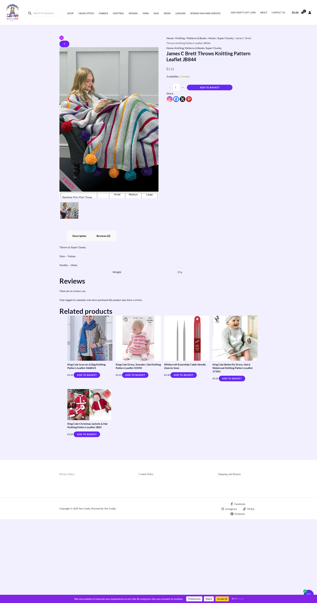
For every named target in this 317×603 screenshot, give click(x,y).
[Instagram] (170, 99)
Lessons (181, 13)
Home (169, 38)
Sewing (133, 13)
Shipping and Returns (229, 474)
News (167, 13)
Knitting (118, 13)
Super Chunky (225, 38)
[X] (182, 99)
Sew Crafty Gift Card (243, 12)
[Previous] (64, 44)
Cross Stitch (86, 13)
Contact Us (278, 12)
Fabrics (103, 13)
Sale (156, 13)
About (263, 12)
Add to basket (210, 87)
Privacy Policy (67, 474)
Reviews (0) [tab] (103, 235)
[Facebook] (176, 99)
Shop (70, 13)
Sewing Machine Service (205, 13)
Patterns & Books (197, 38)
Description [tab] (79, 235)
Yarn (145, 13)
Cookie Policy (146, 474)
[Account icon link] (309, 12)
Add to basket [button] (87, 375)
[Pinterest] (189, 99)
